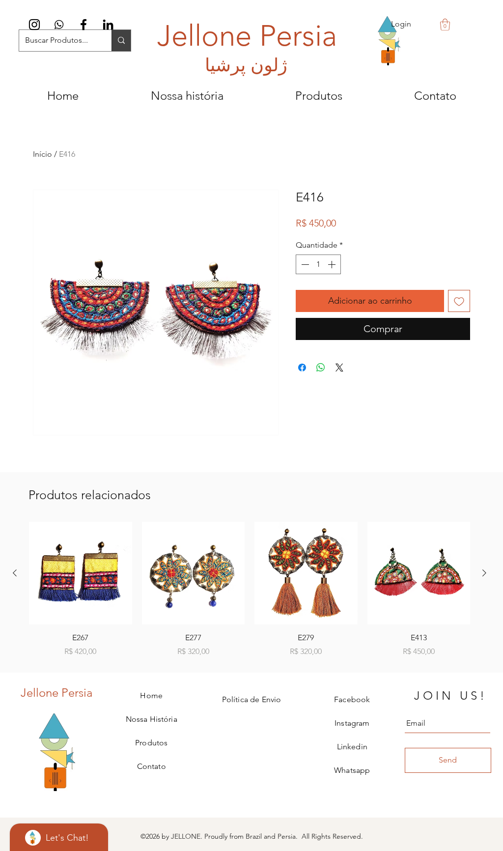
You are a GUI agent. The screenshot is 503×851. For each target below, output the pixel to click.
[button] (445, 24)
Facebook (352, 699)
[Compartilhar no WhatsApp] (321, 367)
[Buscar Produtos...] (121, 40)
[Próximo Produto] (484, 573)
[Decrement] (304, 264)
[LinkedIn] (108, 24)
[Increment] (332, 264)
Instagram (352, 723)
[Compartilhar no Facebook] (302, 367)
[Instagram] (34, 24)
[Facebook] (83, 24)
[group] (249, 589)
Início (42, 154)
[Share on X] (339, 367)
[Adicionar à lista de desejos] (459, 301)
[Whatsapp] (59, 24)
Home (151, 695)
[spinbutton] (318, 264)
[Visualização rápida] (80, 573)
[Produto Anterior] (15, 573)
